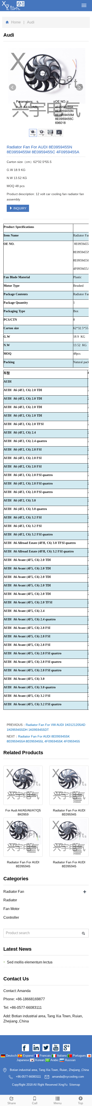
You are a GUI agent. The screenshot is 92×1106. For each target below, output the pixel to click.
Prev (12, 87)
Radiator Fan (13, 891)
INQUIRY (19, 208)
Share (11, 1103)
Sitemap (74, 1084)
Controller (11, 917)
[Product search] (83, 933)
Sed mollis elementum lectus (29, 962)
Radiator (10, 900)
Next (79, 87)
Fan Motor (11, 909)
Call (34, 1103)
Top (80, 1103)
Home (16, 22)
